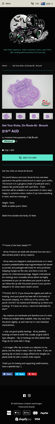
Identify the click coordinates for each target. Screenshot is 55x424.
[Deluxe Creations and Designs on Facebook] (24, 396)
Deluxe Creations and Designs (30, 404)
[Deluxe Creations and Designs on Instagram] (29, 396)
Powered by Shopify (26, 407)
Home (4, 66)
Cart (37, 3)
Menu (8, 3)
